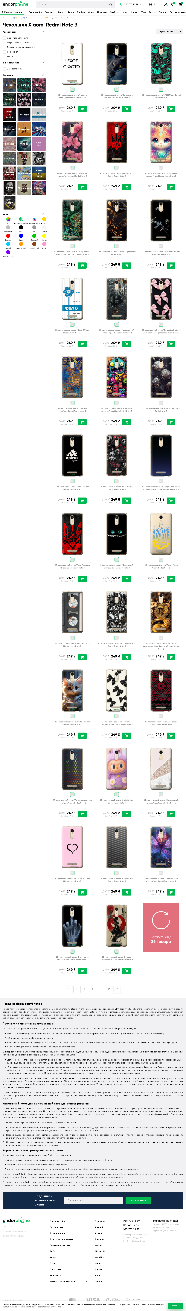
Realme (81, 12)
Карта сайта (7, 1226)
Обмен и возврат (60, 1245)
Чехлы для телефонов (62, 1281)
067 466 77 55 (131, 1225)
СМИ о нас (56, 1269)
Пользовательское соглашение (15, 1231)
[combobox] (169, 32)
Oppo (91, 12)
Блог (52, 1263)
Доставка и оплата (61, 1239)
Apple (71, 12)
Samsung (49, 12)
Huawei (134, 12)
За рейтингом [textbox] (165, 31)
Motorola (102, 12)
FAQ (52, 1251)
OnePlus (114, 12)
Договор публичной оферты (13, 1236)
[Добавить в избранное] (90, 43)
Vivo (143, 12)
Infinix (124, 12)
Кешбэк (54, 1257)
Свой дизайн (35, 12)
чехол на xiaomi (72, 1012)
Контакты (55, 1275)
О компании (56, 1227)
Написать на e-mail (165, 1220)
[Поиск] (111, 4)
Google (162, 12)
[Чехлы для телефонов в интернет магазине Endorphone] (15, 4)
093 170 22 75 (131, 1229)
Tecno (152, 12)
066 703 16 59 (131, 4)
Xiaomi (61, 12)
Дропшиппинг (58, 1233)
